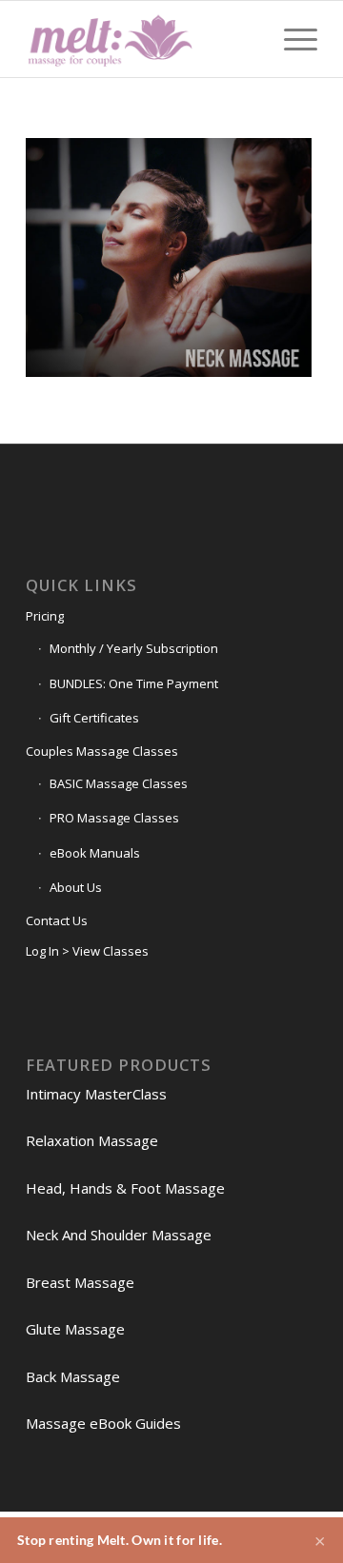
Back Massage (73, 1376)
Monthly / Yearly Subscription (134, 648)
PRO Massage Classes (114, 817)
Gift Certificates (94, 717)
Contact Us (57, 920)
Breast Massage (80, 1282)
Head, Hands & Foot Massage (125, 1187)
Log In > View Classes (87, 951)
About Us (76, 887)
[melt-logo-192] (142, 39)
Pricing (45, 615)
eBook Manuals (95, 852)
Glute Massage (75, 1328)
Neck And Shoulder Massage (119, 1234)
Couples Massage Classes (102, 751)
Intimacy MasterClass (96, 1093)
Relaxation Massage (92, 1140)
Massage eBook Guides (103, 1423)
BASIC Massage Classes (119, 783)
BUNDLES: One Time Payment (134, 683)
